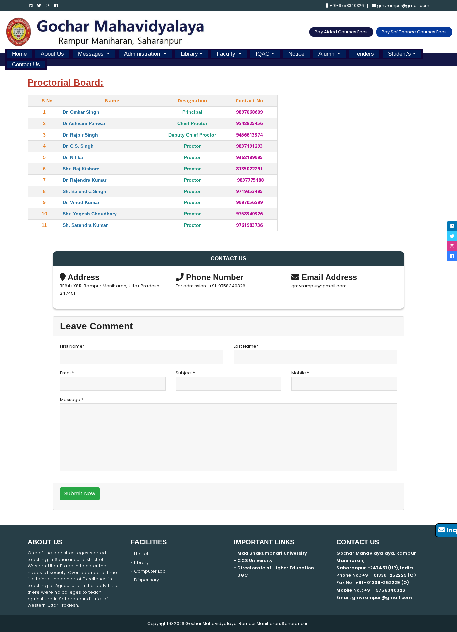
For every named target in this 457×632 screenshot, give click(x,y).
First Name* (72, 346)
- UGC (241, 575)
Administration (143, 54)
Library (189, 54)
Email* (67, 373)
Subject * (185, 373)
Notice (296, 54)
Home (19, 54)
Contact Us (26, 64)
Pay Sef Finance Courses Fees (414, 32)
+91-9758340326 (346, 6)
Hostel (141, 554)
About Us (52, 54)
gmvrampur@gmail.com (402, 6)
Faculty (227, 54)
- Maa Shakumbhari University (271, 553)
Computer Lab (150, 571)
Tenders (364, 54)
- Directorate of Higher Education (274, 568)
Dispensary (146, 580)
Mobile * (300, 373)
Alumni (327, 54)
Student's (399, 54)
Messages (91, 54)
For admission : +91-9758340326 (210, 286)
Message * (71, 399)
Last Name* (246, 346)
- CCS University (253, 560)
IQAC (262, 54)
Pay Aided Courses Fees (341, 32)
